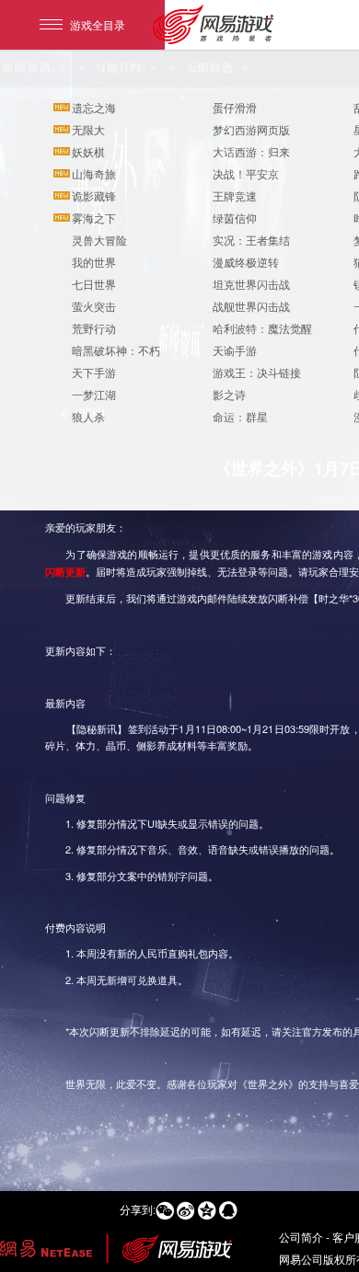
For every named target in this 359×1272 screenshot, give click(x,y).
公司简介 (301, 1236)
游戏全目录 (97, 24)
